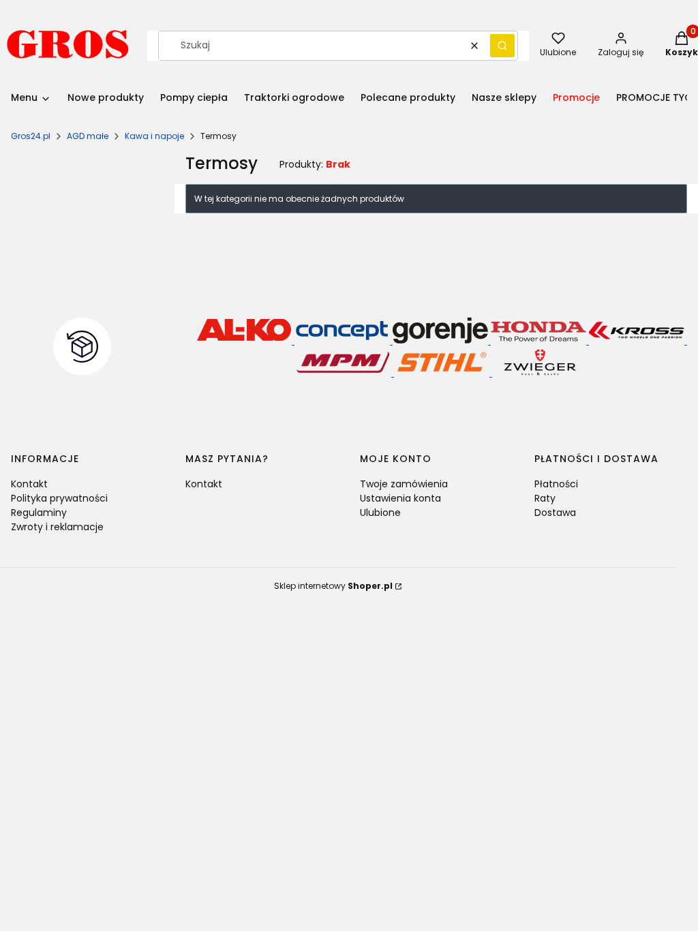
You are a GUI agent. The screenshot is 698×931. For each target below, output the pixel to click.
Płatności (556, 484)
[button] (502, 45)
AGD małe (87, 136)
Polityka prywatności (59, 498)
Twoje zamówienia (404, 484)
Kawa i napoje (154, 136)
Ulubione (380, 512)
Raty (545, 498)
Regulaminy (39, 512)
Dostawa (555, 512)
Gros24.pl (30, 136)
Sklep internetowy (333, 586)
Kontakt (29, 484)
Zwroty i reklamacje (57, 527)
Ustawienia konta (400, 498)
